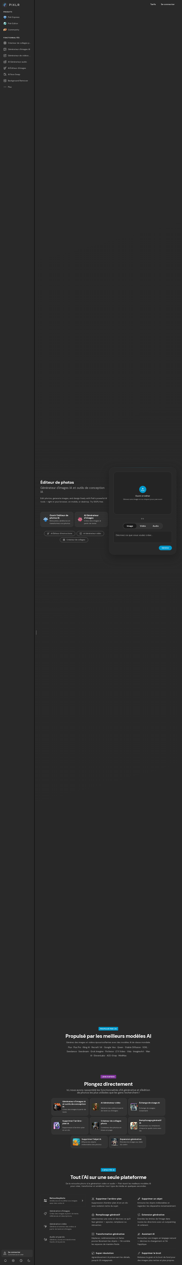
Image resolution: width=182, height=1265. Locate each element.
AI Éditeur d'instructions (61, 533)
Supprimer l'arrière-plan (109, 1198)
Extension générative (153, 1214)
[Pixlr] (17, 4)
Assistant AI (148, 1234)
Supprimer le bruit (151, 1253)
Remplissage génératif (108, 1214)
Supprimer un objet (152, 1198)
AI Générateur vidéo (92, 533)
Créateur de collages (76, 540)
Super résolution (105, 1253)
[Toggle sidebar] (36, 632)
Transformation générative (110, 1234)
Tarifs (153, 4)
